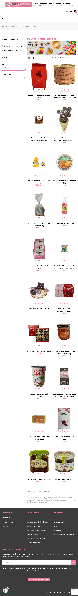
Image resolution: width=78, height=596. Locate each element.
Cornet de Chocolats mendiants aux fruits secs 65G (64, 139)
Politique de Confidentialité (54, 568)
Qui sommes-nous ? (34, 526)
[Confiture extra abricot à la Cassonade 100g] (64, 333)
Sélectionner (67, 57)
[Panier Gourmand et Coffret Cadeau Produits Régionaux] (18, 4)
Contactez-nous (7, 522)
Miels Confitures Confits (12, 50)
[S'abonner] (73, 562)
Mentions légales (33, 518)
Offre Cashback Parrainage (37, 538)
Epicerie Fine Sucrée (10, 39)
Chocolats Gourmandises (13, 46)
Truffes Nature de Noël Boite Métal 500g (64, 310)
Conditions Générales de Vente (38, 522)
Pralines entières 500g (64, 223)
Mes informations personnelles (63, 534)
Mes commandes (59, 522)
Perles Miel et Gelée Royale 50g (39, 182)
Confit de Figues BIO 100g (39, 479)
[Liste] (33, 58)
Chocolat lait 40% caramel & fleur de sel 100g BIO (64, 395)
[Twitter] (73, 589)
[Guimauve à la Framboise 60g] (39, 248)
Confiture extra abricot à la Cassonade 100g (64, 352)
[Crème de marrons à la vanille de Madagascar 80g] (64, 77)
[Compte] (71, 11)
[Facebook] (70, 589)
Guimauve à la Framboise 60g (39, 267)
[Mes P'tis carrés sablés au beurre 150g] (39, 205)
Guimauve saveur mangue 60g (39, 96)
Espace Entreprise (33, 542)
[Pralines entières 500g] (64, 205)
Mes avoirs (56, 526)
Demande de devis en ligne (37, 530)
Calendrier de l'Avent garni (39, 351)
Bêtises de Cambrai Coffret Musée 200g (39, 438)
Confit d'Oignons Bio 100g (64, 479)
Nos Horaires (6, 526)
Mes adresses (57, 530)
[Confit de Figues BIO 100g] (39, 461)
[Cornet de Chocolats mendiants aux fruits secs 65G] (64, 120)
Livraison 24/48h (33, 534)
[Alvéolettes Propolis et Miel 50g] (64, 163)
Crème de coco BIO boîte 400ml (39, 395)
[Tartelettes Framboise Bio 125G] (64, 419)
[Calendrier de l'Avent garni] (39, 333)
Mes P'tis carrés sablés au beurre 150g (39, 224)
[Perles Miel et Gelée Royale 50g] (39, 163)
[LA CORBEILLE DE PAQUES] (39, 291)
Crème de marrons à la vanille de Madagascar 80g (64, 96)
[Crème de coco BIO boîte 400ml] (39, 376)
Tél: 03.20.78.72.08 (8, 518)
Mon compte (57, 518)
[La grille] (29, 58)
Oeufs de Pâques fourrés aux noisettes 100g (64, 267)
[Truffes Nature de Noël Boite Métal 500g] (64, 291)
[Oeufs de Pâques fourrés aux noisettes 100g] (64, 248)
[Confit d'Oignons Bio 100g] (64, 461)
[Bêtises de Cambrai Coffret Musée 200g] (39, 419)
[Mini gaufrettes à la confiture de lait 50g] (39, 120)
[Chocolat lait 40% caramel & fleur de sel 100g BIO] (64, 376)
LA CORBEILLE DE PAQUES (39, 309)
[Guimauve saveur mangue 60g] (39, 77)
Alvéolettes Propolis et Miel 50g (64, 182)
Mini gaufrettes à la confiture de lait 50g (39, 139)
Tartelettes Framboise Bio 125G (64, 438)
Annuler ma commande (39, 579)
